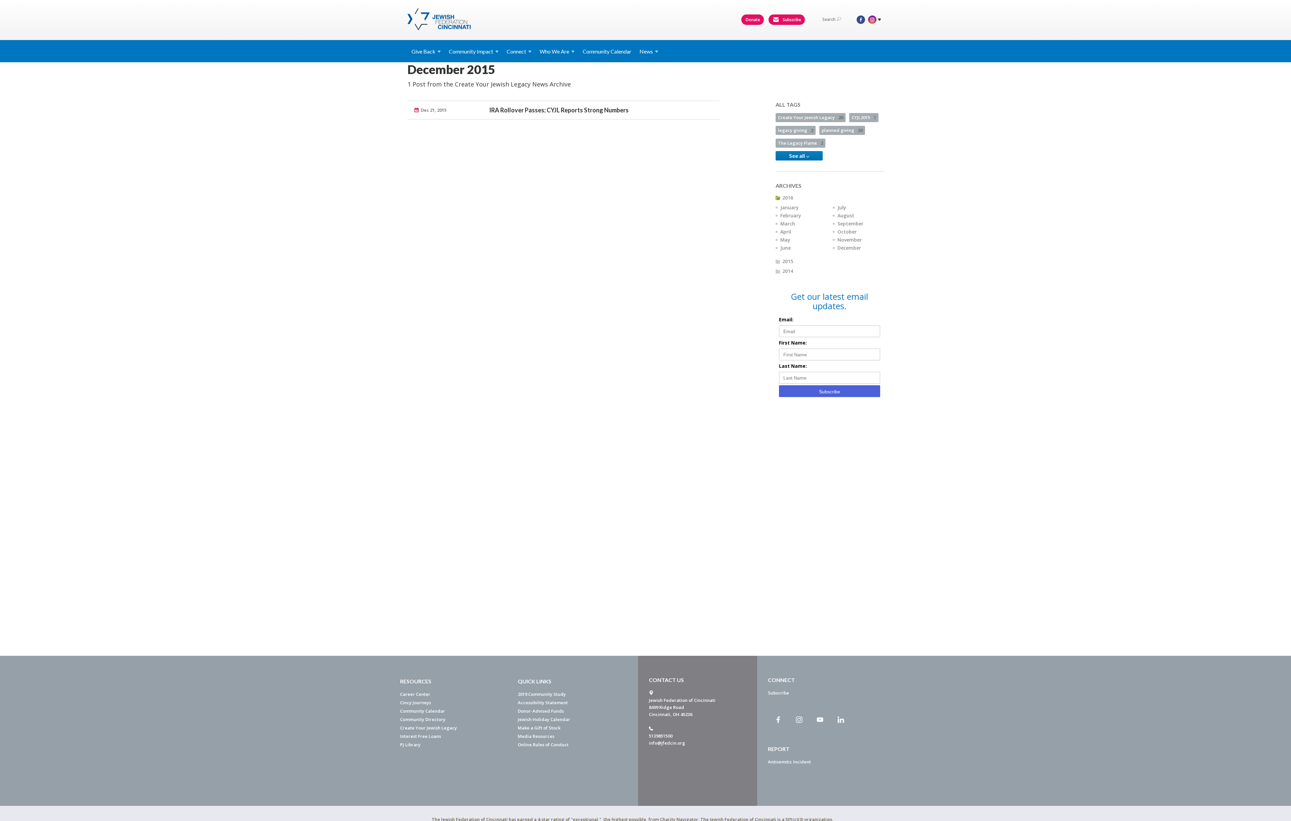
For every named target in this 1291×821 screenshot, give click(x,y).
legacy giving (795, 130)
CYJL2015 (864, 117)
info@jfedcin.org (667, 743)
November (849, 240)
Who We (554, 51)
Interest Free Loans (420, 736)
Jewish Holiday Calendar (544, 719)
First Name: (793, 343)
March (787, 223)
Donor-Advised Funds (541, 711)
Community (471, 51)
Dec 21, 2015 (433, 110)
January (789, 207)
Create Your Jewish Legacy (810, 117)
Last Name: (793, 366)
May (785, 240)
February (790, 215)
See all (797, 155)
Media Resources (536, 736)
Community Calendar (607, 51)
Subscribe (791, 20)
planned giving (842, 130)
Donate (753, 20)
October (847, 231)
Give (423, 51)
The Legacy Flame (800, 143)
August (845, 215)
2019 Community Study (542, 694)
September (850, 223)
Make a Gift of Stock (539, 728)
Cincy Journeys (415, 703)
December (849, 248)
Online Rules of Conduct (543, 745)
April (785, 231)
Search (828, 19)
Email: (786, 319)
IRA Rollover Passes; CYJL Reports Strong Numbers (559, 110)
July (841, 207)
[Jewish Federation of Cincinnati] (439, 19)
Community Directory (422, 719)
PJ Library (410, 745)
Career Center (415, 694)
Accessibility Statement (543, 703)
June (785, 248)
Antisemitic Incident (789, 762)
